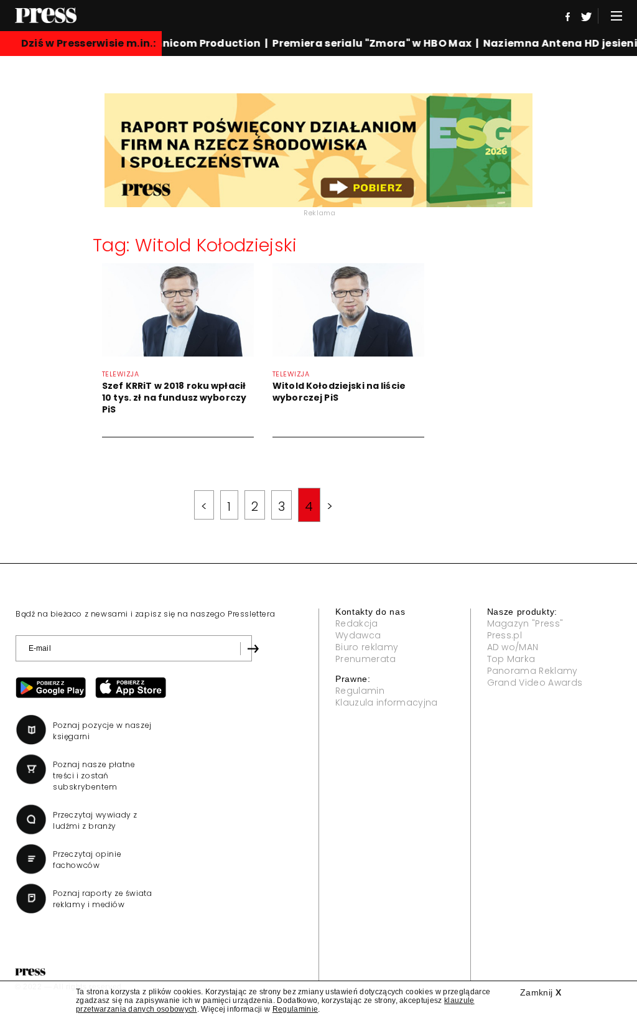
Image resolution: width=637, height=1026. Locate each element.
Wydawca (358, 635)
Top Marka (511, 659)
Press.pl (505, 635)
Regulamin (359, 690)
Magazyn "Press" (525, 623)
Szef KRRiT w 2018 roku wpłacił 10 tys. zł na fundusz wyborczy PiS (174, 398)
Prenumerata (365, 659)
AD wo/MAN (513, 647)
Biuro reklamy (366, 647)
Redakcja (356, 623)
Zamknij (540, 992)
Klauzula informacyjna (386, 702)
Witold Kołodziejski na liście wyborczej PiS (339, 392)
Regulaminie (295, 1009)
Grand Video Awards (535, 682)
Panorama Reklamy (532, 671)
